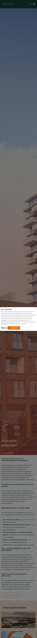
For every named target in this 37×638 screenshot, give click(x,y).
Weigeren (4, 328)
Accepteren (13, 328)
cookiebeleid (23, 323)
